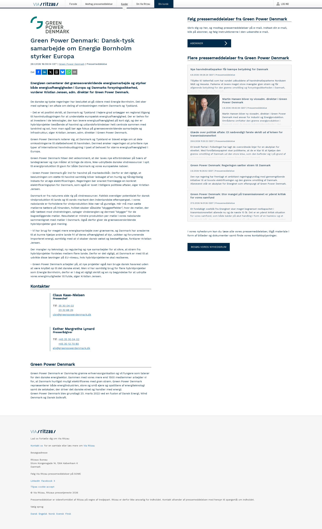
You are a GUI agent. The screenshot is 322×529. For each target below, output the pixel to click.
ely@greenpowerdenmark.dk (71, 348)
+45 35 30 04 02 (69, 339)
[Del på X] (50, 72)
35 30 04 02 (66, 305)
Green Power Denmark (71, 64)
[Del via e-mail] (74, 72)
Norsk (51, 513)
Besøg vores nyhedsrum (208, 246)
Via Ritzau (89, 445)
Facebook (46, 480)
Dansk (34, 513)
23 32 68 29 (66, 310)
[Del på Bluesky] (62, 72)
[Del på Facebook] (38, 72)
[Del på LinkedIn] (44, 72)
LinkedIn (35, 480)
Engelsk (43, 513)
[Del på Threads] (56, 72)
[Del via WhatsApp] (68, 72)
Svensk (60, 513)
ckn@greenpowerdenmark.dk (72, 314)
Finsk (68, 513)
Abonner (196, 43)
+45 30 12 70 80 (69, 343)
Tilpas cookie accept (42, 486)
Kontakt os (37, 445)
